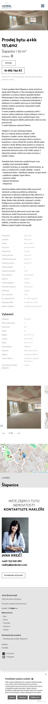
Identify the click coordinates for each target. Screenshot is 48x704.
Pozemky (6, 623)
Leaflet (34, 472)
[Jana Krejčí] (13, 5)
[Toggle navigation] (42, 6)
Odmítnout (22, 697)
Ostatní (6, 629)
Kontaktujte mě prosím (13, 575)
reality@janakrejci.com (14, 565)
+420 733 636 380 (12, 561)
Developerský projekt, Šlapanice (15, 638)
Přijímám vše (35, 697)
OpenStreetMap (42, 472)
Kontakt (8, 63)
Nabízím (5, 644)
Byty (4, 616)
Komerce (6, 626)
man (14, 608)
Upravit (11, 697)
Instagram (10, 656)
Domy (5, 619)
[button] (24, 456)
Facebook (10, 653)
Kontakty (5, 647)
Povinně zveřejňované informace (14, 603)
